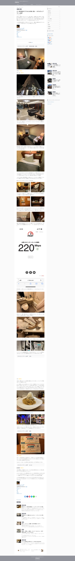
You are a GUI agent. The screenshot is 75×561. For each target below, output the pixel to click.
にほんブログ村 (49, 38)
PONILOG (17, 2)
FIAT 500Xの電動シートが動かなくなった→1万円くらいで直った (56, 94)
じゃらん (18, 32)
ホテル (18, 4)
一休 (17, 491)
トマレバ (22, 29)
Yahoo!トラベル (19, 493)
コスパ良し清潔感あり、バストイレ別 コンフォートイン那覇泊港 (56, 65)
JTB (17, 33)
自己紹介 (32, 4)
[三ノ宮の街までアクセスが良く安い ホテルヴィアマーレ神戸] (32, 496)
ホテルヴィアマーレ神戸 (20, 28)
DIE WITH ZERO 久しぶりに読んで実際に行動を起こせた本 (56, 87)
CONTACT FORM (50, 33)
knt (17, 34)
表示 (31, 42)
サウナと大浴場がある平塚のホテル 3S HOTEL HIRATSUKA (31, 541)
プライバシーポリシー (39, 4)
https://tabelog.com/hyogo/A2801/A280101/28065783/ (25, 412)
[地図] (26, 30)
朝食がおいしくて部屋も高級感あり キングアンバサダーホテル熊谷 (32, 506)
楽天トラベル (19, 31)
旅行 (20, 499)
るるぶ (18, 492)
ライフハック (25, 4)
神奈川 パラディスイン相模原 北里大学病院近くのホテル (31, 523)
